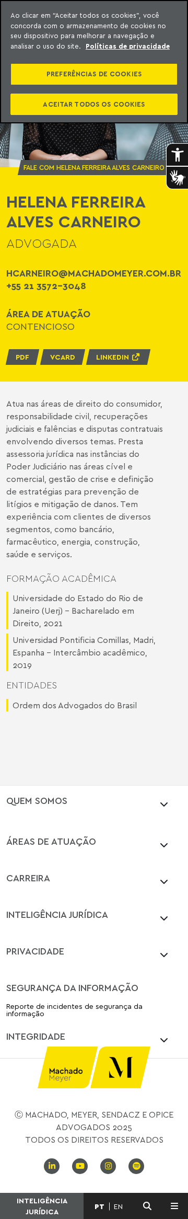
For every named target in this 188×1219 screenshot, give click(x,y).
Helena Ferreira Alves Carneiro (75, 211)
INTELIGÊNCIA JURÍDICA (42, 1206)
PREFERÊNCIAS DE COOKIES (94, 74)
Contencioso (40, 326)
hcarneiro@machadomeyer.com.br (93, 273)
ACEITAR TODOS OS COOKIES (94, 104)
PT (99, 1206)
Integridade (35, 1036)
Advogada (41, 243)
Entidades (31, 685)
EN (118, 1206)
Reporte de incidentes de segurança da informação (74, 1010)
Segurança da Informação (72, 987)
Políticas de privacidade (128, 46)
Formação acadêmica (61, 578)
